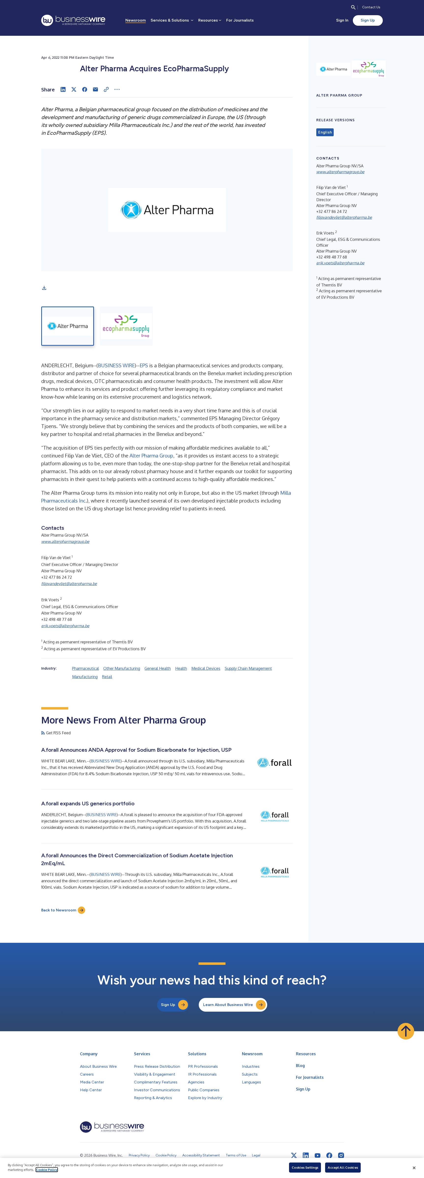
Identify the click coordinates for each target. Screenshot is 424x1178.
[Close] (414, 1168)
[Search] (353, 7)
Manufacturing (85, 676)
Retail (107, 676)
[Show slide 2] (126, 326)
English (325, 132)
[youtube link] (317, 1155)
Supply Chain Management (248, 668)
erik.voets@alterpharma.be (65, 625)
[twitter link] (294, 1155)
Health (181, 668)
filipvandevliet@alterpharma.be (69, 583)
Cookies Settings (305, 1167)
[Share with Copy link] (106, 89)
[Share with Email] (95, 89)
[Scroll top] (406, 1031)
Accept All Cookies (343, 1167)
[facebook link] (329, 1155)
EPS (144, 365)
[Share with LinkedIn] (63, 89)
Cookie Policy (46, 1170)
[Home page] (73, 20)
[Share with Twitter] (74, 89)
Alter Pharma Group (151, 455)
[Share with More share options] (117, 89)
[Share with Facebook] (85, 89)
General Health (158, 668)
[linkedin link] (306, 1155)
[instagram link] (341, 1155)
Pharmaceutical (85, 668)
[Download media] (44, 288)
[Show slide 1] (67, 326)
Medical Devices (205, 668)
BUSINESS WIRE (116, 365)
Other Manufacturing (121, 668)
